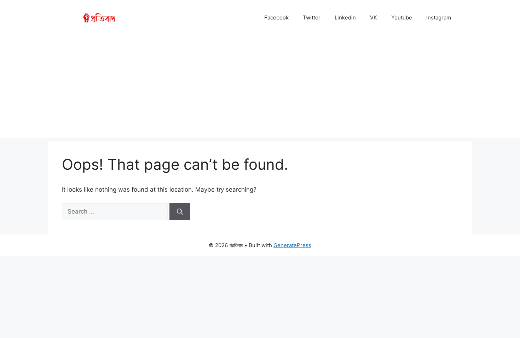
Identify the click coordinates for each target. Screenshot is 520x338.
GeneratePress (292, 245)
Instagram (438, 17)
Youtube (401, 17)
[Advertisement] (260, 88)
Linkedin (345, 17)
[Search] (179, 211)
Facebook (276, 17)
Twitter (311, 17)
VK (373, 17)
